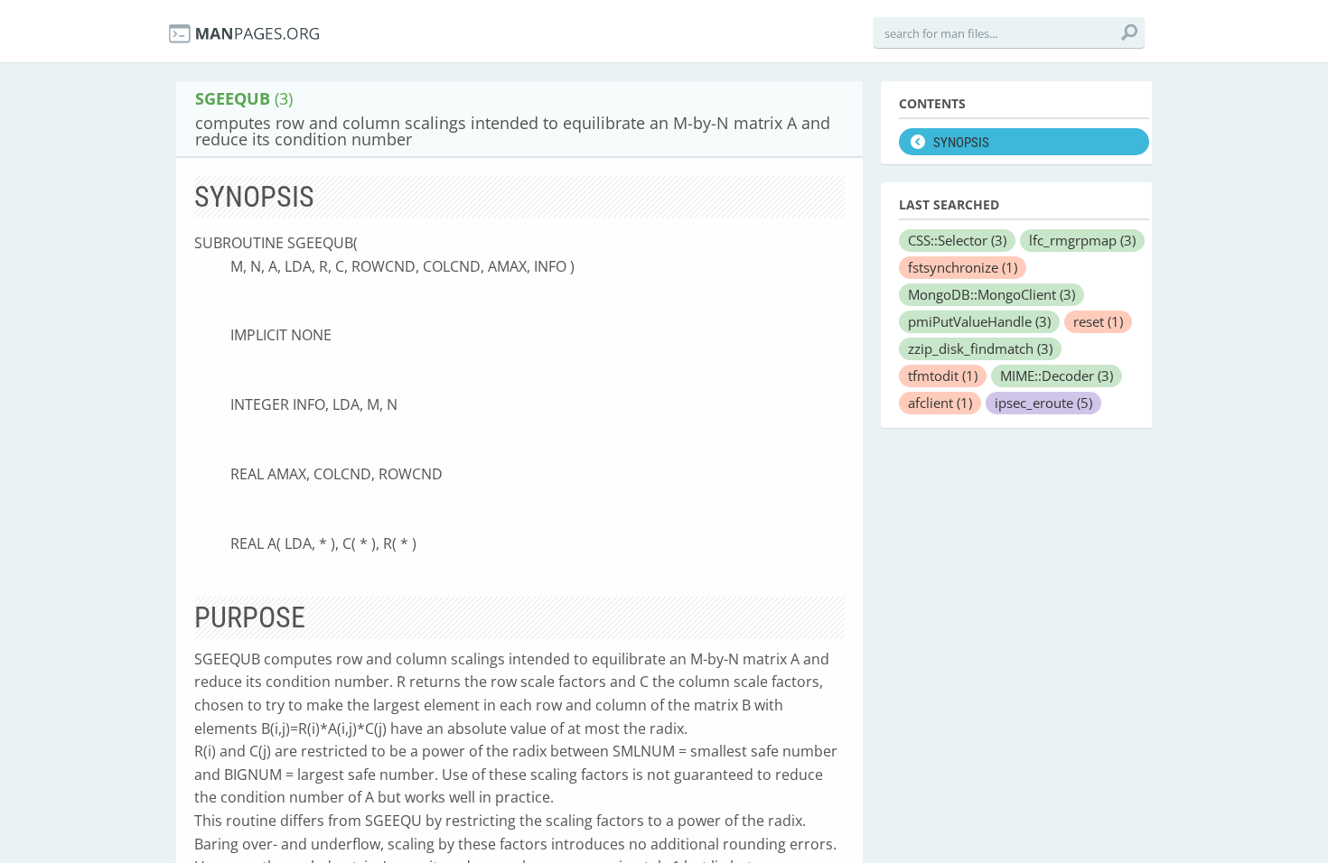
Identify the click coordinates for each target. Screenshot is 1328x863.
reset (1098, 321)
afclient (940, 403)
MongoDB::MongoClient (991, 294)
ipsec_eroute (1043, 403)
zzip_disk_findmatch (980, 348)
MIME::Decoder (1056, 376)
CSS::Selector (957, 240)
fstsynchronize (962, 267)
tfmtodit (942, 376)
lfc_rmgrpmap (1082, 240)
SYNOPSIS (961, 143)
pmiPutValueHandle (979, 321)
